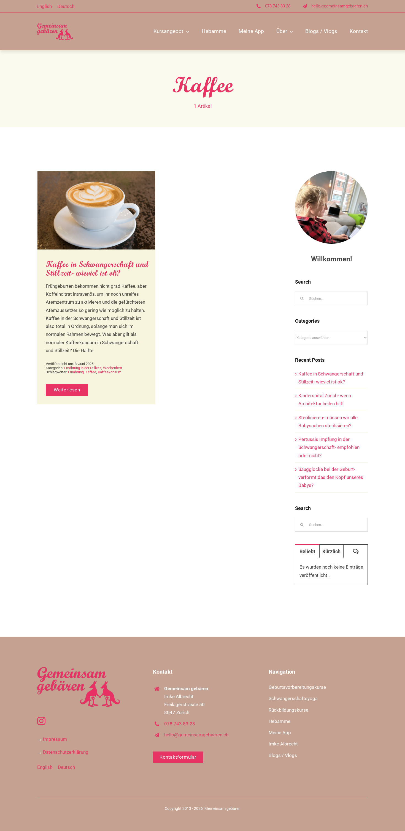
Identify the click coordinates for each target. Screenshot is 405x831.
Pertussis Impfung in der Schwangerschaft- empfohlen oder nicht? (329, 447)
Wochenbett (112, 368)
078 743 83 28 (277, 6)
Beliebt (307, 551)
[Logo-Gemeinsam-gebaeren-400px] (55, 25)
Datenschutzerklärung (65, 752)
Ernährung (76, 372)
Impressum (55, 739)
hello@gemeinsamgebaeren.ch (339, 6)
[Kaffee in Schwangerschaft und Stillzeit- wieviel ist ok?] (96, 210)
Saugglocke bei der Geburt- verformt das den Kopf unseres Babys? (330, 477)
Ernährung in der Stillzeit (82, 368)
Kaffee (90, 372)
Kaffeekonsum (109, 372)
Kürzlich (331, 551)
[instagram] (41, 721)
